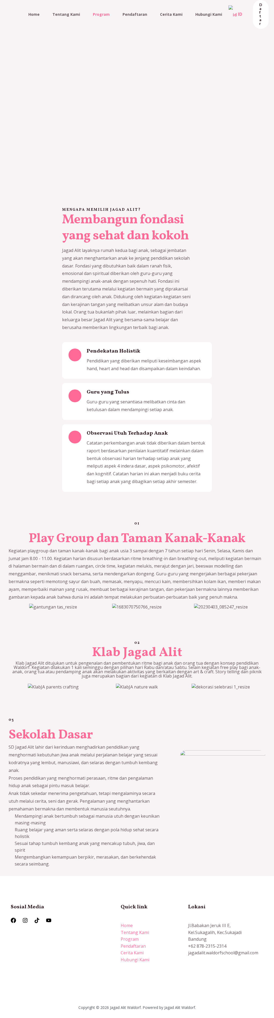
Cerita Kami (171, 14)
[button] (16, 607)
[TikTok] (37, 920)
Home (34, 14)
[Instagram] (25, 920)
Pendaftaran (135, 14)
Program (101, 14)
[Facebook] (13, 920)
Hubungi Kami (208, 14)
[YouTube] (48, 920)
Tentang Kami (66, 14)
